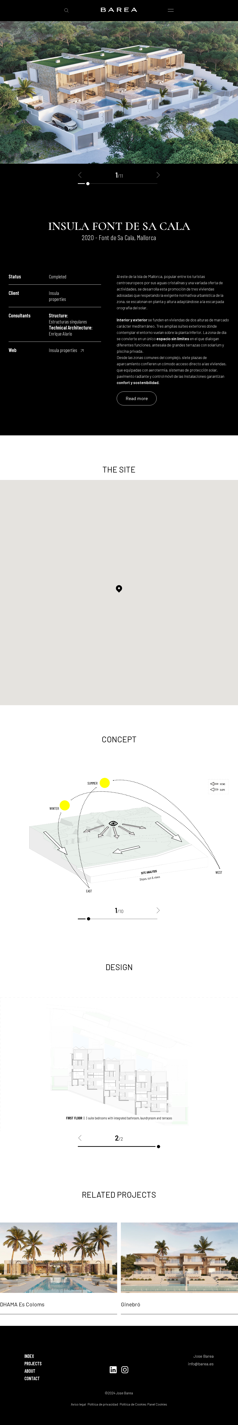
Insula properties (63, 350)
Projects (33, 1363)
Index (29, 1356)
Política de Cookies (132, 1404)
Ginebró (130, 1304)
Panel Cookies (157, 1404)
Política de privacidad (102, 1404)
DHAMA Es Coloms (22, 1304)
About (29, 1371)
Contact (32, 1378)
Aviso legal (78, 1404)
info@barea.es (201, 1363)
